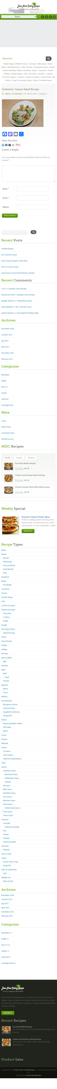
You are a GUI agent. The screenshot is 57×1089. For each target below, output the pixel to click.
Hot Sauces (7, 797)
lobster (6, 834)
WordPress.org (7, 439)
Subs (5, 873)
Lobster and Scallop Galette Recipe (30, 475)
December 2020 (7, 329)
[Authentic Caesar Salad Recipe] (3, 145)
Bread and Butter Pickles (12, 70)
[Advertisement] (28, 40)
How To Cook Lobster (10, 267)
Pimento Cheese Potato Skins (36, 517)
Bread (52, 67)
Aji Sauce (32, 64)
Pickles (4, 720)
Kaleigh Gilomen (7, 301)
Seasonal (5, 846)
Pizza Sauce (7, 812)
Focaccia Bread (9, 565)
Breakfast (27, 70)
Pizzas (3, 735)
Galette (4, 649)
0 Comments (17, 94)
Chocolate (32, 74)
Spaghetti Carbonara (11, 712)
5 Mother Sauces (21, 64)
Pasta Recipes (6, 701)
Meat (3, 670)
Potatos (4, 739)
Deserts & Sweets (33, 77)
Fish (4, 831)
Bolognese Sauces (41, 67)
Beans (50, 64)
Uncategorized (7, 405)
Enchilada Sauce (45, 80)
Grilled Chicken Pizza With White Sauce (32, 487)
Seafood (4, 399)
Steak (7, 677)
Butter (34, 70)
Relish (5, 731)
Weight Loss (6, 877)
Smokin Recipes (7, 249)
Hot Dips (4, 654)
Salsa (3, 763)
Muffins (4, 697)
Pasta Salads (8, 755)
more (53, 525)
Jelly (4, 661)
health (3, 381)
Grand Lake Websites (33, 1075)
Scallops (6, 838)
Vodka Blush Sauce (24, 301)
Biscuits (30, 67)
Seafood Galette (9, 842)
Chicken (7, 74)
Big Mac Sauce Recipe (17, 289)
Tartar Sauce (8, 815)
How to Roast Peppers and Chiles (14, 261)
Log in (3, 421)
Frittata (4, 645)
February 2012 (7, 359)
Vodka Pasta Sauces (12, 808)
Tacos (5, 692)
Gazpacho (7, 865)
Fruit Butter (7, 585)
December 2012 (7, 353)
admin (7, 94)
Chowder (41, 74)
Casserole (42, 70)
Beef (23, 67)
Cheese (50, 70)
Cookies (49, 74)
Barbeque (5, 375)
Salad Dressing (9, 633)
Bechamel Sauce (14, 67)
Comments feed (7, 433)
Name (6, 189)
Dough (14, 80)
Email (6, 198)
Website (6, 207)
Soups (3, 858)
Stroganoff (7, 716)
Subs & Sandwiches (9, 870)
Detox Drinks (46, 77)
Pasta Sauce (7, 804)
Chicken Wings (16, 74)
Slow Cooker (6, 854)
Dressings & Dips (25, 80)
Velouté (8, 782)
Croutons (20, 77)
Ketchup (4, 666)
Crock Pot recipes (9, 77)
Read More (28, 531)
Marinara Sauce (9, 800)
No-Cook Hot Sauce (9, 255)
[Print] (13, 145)
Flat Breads (7, 562)
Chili (25, 74)
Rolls (5, 573)
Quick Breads (8, 569)
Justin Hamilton (7, 307)
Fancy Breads (6, 641)
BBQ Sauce (42, 64)
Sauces (4, 767)
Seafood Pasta (9, 708)
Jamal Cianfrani (7, 313)
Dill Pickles (7, 727)
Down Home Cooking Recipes (24, 1070)
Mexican (4, 685)
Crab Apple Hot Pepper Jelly (27, 313)
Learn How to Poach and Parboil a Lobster (18, 273)
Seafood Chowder (12, 827)
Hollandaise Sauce (12, 778)
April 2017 (5, 347)
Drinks (35, 80)
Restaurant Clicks (8, 295)
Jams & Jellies (6, 658)
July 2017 (4, 341)
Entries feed (6, 427)
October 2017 (6, 335)
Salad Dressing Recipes (12, 759)
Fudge (5, 621)
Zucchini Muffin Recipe (25, 463)
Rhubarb (4, 743)
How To (4, 387)
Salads (4, 393)
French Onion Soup (10, 862)
